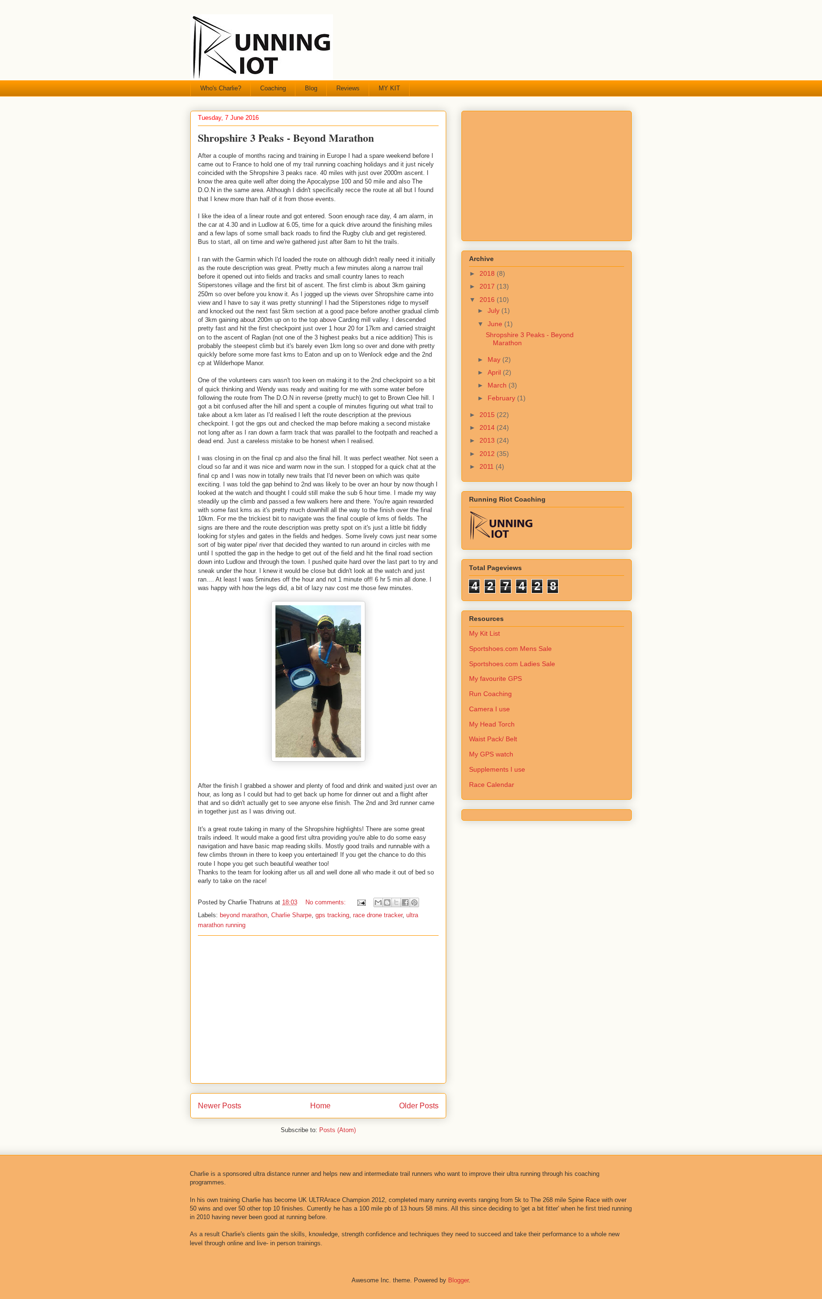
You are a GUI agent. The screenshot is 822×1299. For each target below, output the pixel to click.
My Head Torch (492, 724)
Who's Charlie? (220, 88)
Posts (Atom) (337, 1130)
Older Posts (419, 1106)
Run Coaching (490, 694)
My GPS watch (491, 754)
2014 (488, 427)
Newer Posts (219, 1106)
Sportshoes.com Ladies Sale (512, 664)
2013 (488, 440)
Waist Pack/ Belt (493, 739)
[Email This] (378, 902)
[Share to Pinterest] (414, 902)
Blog (311, 88)
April (495, 372)
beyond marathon (243, 915)
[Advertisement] (318, 1009)
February (502, 398)
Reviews (348, 88)
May (495, 359)
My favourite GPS (495, 678)
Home (320, 1106)
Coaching (273, 88)
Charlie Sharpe (291, 915)
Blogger (458, 1280)
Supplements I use (497, 769)
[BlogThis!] (387, 902)
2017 (488, 286)
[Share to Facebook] (405, 902)
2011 (488, 466)
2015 (488, 414)
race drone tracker (377, 915)
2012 (488, 453)
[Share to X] (396, 902)
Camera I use (489, 709)
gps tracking (332, 915)
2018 (488, 273)
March (498, 385)
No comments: (326, 902)
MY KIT (389, 88)
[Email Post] (361, 902)
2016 (488, 299)
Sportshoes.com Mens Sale (510, 648)
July (494, 310)
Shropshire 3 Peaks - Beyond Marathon (286, 137)
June (496, 324)
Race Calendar (491, 784)
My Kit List (484, 633)
